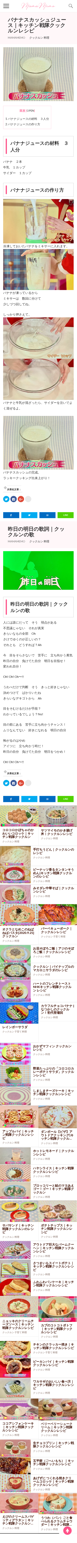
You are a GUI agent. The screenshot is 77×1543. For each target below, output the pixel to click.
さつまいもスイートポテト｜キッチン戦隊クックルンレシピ (53, 1266)
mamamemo (16, 37)
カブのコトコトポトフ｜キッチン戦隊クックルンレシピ (56, 1328)
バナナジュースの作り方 (22, 124)
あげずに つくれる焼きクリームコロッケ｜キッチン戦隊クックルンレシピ (53, 1481)
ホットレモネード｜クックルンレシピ (53, 1152)
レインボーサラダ (15, 1027)
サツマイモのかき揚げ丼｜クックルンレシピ (56, 831)
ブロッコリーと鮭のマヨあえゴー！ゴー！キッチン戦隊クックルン (53, 1189)
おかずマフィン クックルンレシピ (52, 1047)
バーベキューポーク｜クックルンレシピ (56, 930)
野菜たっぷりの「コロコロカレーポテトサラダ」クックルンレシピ (53, 1072)
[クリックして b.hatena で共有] (28, 499)
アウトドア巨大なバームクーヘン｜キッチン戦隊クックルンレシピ (53, 1248)
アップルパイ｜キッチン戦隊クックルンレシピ (18, 1134)
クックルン (36, 37)
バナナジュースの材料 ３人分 (27, 118)
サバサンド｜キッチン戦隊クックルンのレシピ (18, 1229)
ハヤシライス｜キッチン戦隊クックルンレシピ (53, 1169)
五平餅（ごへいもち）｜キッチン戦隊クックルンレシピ (53, 1462)
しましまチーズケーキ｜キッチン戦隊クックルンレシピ (53, 1092)
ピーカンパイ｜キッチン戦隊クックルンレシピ (53, 1363)
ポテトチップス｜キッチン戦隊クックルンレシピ (56, 1229)
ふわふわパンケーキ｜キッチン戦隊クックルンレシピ (53, 1283)
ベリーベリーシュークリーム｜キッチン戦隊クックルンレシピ (56, 1427)
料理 (46, 37)
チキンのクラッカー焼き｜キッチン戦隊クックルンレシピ (53, 1346)
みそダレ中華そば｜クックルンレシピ (53, 889)
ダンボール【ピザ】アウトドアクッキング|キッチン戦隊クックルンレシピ (57, 1135)
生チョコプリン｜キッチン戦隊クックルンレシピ (53, 1444)
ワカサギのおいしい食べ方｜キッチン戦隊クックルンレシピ (53, 1385)
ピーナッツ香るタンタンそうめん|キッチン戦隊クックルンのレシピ (53, 873)
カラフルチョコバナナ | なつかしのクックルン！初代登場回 (57, 1009)
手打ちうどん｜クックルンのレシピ (53, 851)
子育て (56, 936)
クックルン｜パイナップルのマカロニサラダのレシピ (53, 968)
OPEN (30, 110)
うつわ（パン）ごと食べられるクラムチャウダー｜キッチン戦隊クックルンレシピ (56, 1521)
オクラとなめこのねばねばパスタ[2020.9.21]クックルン (18, 932)
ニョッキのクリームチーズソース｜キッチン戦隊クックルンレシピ (18, 1324)
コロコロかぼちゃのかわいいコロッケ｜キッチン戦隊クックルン (18, 833)
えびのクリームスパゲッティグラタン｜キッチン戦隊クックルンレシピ (18, 1520)
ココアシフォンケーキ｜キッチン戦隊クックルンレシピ (18, 1427)
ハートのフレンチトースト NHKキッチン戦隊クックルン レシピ (52, 987)
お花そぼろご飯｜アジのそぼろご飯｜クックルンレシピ (53, 950)
